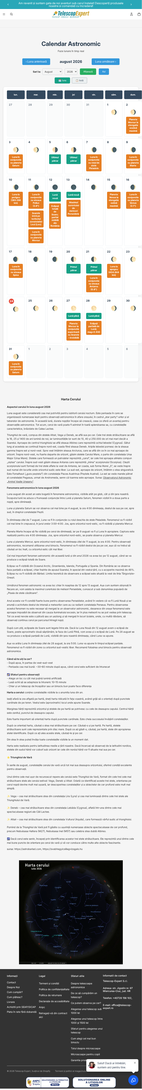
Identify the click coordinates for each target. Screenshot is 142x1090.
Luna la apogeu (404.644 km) (113, 270)
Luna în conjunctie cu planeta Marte (133, 161)
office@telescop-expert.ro (117, 1006)
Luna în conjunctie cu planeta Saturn (15, 161)
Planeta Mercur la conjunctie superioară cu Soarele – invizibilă (73, 330)
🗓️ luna (62, 80)
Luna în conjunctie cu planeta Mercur (36, 236)
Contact (11, 982)
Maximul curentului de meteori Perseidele (73, 208)
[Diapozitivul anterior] (8, 4)
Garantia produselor (82, 1060)
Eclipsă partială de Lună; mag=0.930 (94, 327)
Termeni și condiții (49, 983)
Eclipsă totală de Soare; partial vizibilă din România (55, 216)
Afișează (88, 71)
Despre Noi (13, 987)
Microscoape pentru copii (85, 1054)
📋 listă (79, 80)
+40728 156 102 (122, 997)
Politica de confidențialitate (54, 989)
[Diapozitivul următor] (131, 4)
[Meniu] (4, 14)
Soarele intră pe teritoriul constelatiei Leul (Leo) (36, 219)
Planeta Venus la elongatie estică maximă (114, 200)
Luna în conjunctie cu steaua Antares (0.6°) (93, 284)
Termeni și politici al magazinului (71, 1071)
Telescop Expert (23, 1071)
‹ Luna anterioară (36, 61)
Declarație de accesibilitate (54, 1001)
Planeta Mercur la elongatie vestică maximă (133, 125)
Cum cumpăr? (15, 992)
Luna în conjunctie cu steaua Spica (15, 270)
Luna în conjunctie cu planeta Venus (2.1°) (133, 200)
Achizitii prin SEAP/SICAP (21, 1006)
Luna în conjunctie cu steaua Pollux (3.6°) (36, 200)
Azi (104, 71)
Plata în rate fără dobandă (21, 1011)
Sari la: (37, 71)
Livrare (11, 1001)
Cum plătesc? (14, 997)
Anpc (42, 1007)
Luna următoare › (105, 61)
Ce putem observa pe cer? (86, 1002)
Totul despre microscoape (85, 1048)
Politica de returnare (50, 995)
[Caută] (11, 14)
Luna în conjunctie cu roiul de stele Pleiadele (93, 163)
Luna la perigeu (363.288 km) (16, 198)
